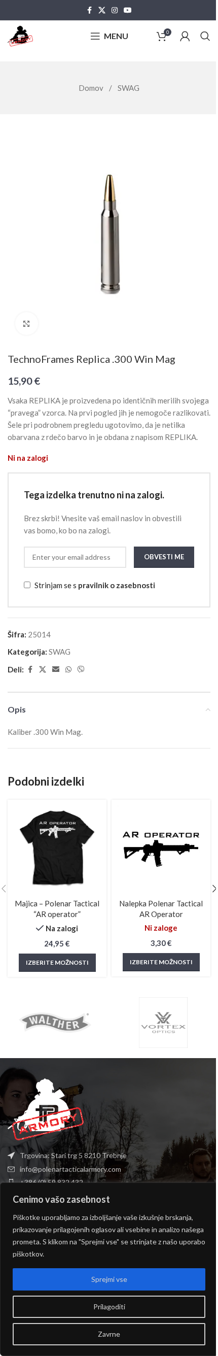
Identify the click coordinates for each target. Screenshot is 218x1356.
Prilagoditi (109, 1306)
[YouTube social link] (128, 10)
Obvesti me (164, 557)
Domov (92, 87)
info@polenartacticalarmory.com (70, 1169)
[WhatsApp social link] (68, 669)
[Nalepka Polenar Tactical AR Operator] (161, 849)
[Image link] (46, 1108)
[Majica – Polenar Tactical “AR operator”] (57, 849)
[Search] (205, 36)
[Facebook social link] (89, 10)
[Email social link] (55, 669)
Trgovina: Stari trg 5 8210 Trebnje (73, 1155)
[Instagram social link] (114, 10)
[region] (109, 1269)
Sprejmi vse (109, 1279)
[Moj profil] (185, 36)
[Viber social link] (81, 669)
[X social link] (101, 10)
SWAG (128, 87)
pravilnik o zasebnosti (116, 585)
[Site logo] (20, 35)
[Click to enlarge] (26, 323)
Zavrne (109, 1334)
